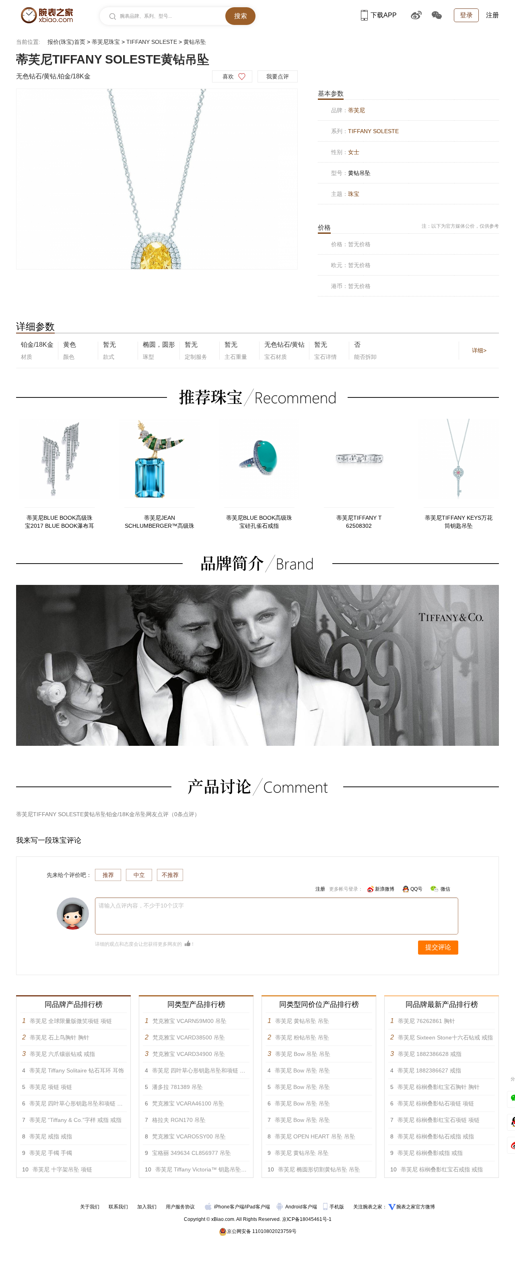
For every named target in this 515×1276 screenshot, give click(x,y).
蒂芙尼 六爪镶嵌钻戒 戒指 (62, 1054)
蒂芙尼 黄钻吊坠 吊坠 (302, 1021)
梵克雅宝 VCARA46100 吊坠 (188, 1103)
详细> (479, 350)
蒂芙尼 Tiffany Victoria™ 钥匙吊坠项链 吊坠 (210, 1169)
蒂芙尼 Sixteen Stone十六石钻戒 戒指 (445, 1037)
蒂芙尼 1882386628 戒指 (429, 1054)
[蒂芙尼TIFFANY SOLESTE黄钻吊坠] (156, 179)
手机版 (337, 1207)
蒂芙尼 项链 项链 (50, 1087)
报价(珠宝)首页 (66, 42)
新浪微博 (384, 889)
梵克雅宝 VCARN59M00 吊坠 (189, 1021)
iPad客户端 (257, 1207)
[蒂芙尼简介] (257, 588)
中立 (139, 875)
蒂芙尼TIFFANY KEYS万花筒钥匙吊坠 (458, 522)
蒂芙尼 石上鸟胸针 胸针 (59, 1037)
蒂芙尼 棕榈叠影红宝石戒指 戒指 (442, 1169)
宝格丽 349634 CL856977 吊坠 (191, 1153)
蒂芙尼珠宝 (106, 42)
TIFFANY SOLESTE (151, 42)
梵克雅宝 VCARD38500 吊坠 (188, 1037)
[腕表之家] (47, 15)
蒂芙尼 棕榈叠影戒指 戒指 (430, 1153)
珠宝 (353, 194)
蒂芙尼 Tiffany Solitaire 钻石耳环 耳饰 (76, 1070)
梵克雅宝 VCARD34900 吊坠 (188, 1054)
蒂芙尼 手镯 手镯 (50, 1153)
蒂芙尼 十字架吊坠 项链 (62, 1169)
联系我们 (118, 1207)
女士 (353, 152)
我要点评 (277, 76)
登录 (466, 15)
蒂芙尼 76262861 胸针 (426, 1021)
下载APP (384, 15)
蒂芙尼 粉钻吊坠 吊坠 (302, 1037)
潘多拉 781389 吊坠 (177, 1087)
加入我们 (147, 1207)
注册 (492, 15)
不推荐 (170, 875)
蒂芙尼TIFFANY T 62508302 (359, 522)
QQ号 (416, 889)
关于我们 (89, 1207)
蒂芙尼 (356, 110)
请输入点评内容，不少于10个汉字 (141, 905)
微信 (445, 889)
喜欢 (228, 76)
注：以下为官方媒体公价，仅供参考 (460, 226)
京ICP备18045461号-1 (307, 1219)
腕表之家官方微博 (415, 1207)
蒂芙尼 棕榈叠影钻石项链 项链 (436, 1103)
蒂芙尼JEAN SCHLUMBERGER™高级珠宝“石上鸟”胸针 (159, 522)
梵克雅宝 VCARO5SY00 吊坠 (189, 1136)
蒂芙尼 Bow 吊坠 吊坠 (302, 1054)
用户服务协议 (180, 1207)
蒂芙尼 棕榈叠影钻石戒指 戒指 (436, 1136)
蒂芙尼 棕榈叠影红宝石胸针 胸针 (439, 1087)
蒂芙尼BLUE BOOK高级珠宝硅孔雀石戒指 (259, 522)
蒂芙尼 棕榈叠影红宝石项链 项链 (439, 1120)
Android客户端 (301, 1207)
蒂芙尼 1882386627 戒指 (429, 1070)
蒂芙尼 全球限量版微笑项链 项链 (71, 1021)
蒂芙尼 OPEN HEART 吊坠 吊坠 (315, 1136)
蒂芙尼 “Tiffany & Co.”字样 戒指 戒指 (75, 1120)
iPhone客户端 (229, 1207)
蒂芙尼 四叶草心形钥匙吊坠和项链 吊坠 (78, 1103)
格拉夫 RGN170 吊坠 (179, 1120)
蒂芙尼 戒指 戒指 (50, 1136)
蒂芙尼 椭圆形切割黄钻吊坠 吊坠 (319, 1169)
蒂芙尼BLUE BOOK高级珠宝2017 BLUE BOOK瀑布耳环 (59, 522)
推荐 (108, 875)
